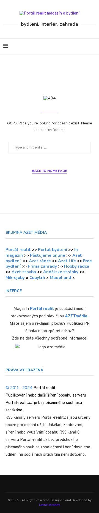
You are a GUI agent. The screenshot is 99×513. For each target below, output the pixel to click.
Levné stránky (49, 505)
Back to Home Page (49, 171)
